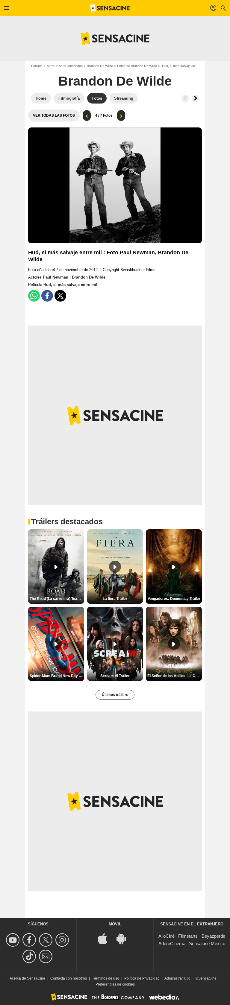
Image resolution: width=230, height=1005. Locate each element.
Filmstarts (188, 936)
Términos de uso (105, 978)
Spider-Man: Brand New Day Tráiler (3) (57, 676)
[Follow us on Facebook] (30, 940)
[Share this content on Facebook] (47, 296)
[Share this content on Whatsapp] (34, 296)
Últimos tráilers (115, 695)
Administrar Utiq (177, 978)
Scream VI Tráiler (115, 676)
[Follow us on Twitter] (46, 940)
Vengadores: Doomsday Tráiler (174, 599)
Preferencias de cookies (115, 984)
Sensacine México (207, 943)
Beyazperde (213, 936)
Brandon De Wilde (100, 66)
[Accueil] (110, 8)
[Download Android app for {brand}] (124, 938)
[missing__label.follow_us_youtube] (13, 940)
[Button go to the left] (185, 98)
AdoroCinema (171, 943)
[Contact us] (46, 956)
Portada (37, 66)
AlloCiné (166, 936)
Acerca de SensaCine (27, 978)
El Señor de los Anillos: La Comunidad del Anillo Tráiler (174, 676)
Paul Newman (56, 277)
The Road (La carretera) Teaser (56, 599)
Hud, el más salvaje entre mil (70, 284)
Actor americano (71, 66)
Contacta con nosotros (68, 978)
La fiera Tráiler (115, 599)
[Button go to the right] (195, 98)
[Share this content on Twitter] (60, 296)
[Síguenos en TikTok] (30, 956)
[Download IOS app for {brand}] (105, 938)
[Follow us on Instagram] (63, 940)
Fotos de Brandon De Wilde (137, 66)
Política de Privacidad (142, 978)
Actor (51, 66)
